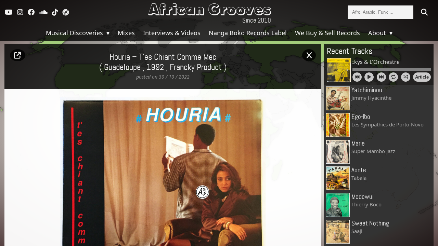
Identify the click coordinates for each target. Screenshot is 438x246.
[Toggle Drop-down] (107, 33)
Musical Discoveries (75, 33)
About (378, 33)
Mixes (126, 33)
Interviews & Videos (172, 33)
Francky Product (196, 68)
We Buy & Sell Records (327, 33)
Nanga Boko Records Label (248, 33)
